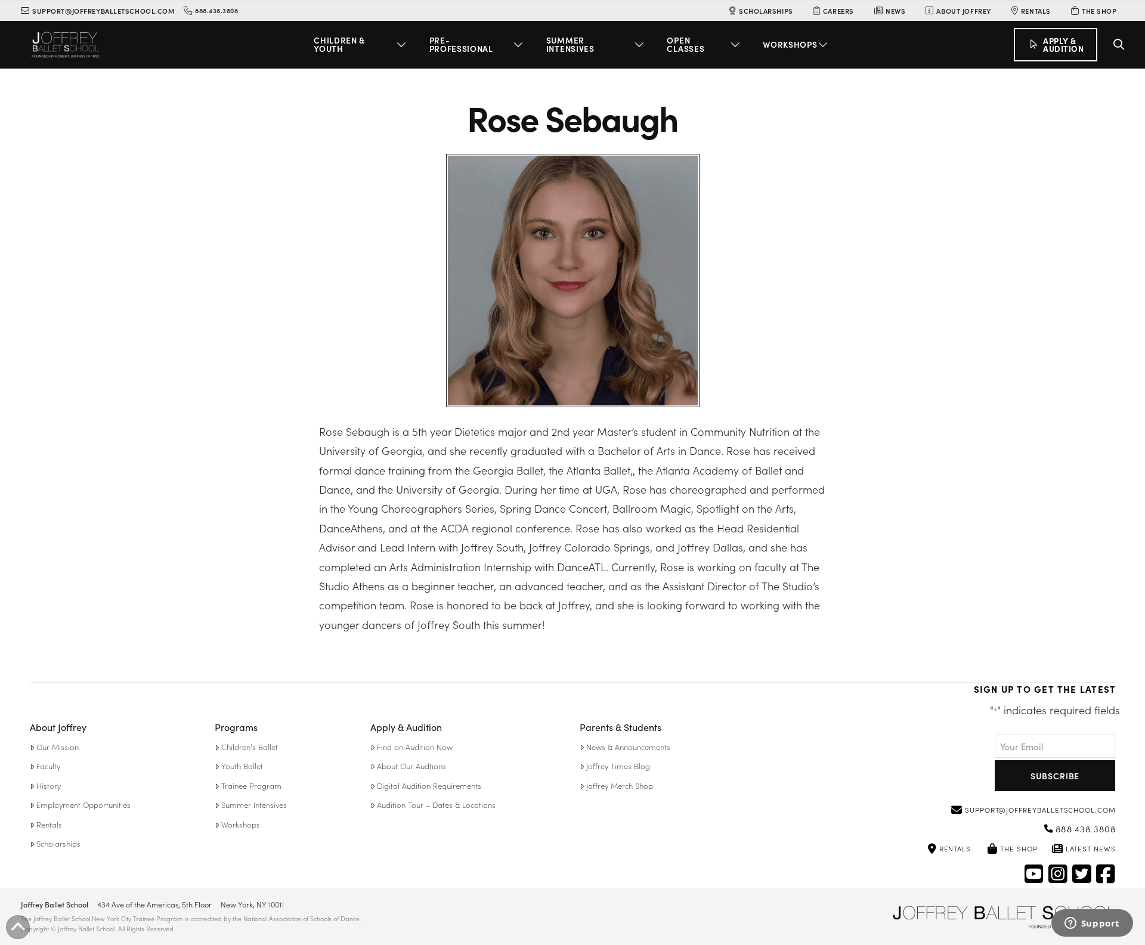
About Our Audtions (411, 766)
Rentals (49, 824)
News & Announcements (628, 746)
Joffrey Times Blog (618, 766)
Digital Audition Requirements (429, 785)
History (48, 785)
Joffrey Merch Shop (619, 785)
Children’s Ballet (249, 746)
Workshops (240, 824)
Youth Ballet (242, 766)
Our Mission (57, 746)
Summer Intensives (254, 804)
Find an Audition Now (415, 746)
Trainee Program (251, 785)
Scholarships (58, 843)
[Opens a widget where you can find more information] (1092, 924)
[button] (362, 45)
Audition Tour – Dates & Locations (436, 804)
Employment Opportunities (83, 804)
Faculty (48, 766)
